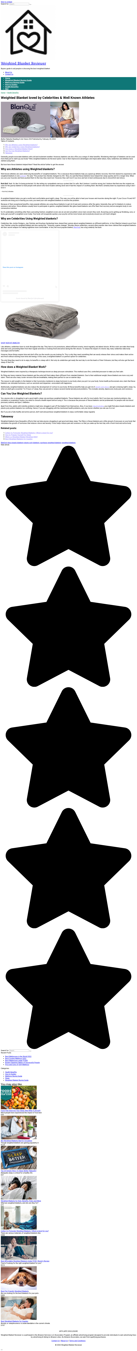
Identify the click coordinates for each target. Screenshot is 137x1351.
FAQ (6, 89)
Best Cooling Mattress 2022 (15, 1058)
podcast (23, 176)
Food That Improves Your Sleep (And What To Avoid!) (20, 1111)
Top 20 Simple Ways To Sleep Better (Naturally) (18, 1171)
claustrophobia (98, 406)
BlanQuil (77, 227)
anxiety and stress (102, 387)
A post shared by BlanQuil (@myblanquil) (30, 298)
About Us (8, 72)
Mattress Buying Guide (15, 82)
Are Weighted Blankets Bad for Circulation (16, 1141)
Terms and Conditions (77, 1341)
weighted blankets (69, 443)
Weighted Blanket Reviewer (23, 63)
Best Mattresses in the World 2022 (18, 1056)
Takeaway (9, 153)
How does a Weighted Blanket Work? (19, 149)
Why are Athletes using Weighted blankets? (21, 145)
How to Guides (11, 85)
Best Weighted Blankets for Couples (18, 439)
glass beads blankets (15, 443)
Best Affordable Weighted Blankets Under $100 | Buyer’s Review (25, 1261)
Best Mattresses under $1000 (16, 1061)
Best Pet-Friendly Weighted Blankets (15, 1291)
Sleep (7, 1078)
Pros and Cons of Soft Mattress (17, 1065)
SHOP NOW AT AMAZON (10, 343)
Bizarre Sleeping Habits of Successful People (22, 1063)
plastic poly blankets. (32, 443)
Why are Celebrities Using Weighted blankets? (22, 147)
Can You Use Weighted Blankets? (17, 151)
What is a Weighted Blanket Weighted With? (21, 437)
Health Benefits (11, 87)
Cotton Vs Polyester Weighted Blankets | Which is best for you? (29, 433)
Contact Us (9, 74)
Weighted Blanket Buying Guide (18, 80)
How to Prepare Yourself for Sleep (18, 435)
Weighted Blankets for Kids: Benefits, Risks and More (21, 1201)
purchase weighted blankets (50, 443)
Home (7, 78)
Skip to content (6, 2)
